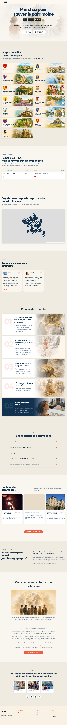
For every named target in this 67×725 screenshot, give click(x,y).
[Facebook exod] (35, 696)
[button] (32, 219)
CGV (53, 714)
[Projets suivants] (65, 510)
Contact (36, 714)
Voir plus (5, 289)
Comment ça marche (30, 2)
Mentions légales (55, 712)
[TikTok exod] (31, 696)
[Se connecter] (64, 2)
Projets (39, 2)
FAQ (43, 2)
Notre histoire (38, 712)
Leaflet (49, 242)
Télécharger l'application (33, 652)
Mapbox (52, 242)
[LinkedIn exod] (39, 696)
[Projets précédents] (2, 510)
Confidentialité (55, 716)
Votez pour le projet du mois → (33, 531)
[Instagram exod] (27, 696)
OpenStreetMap (58, 242)
